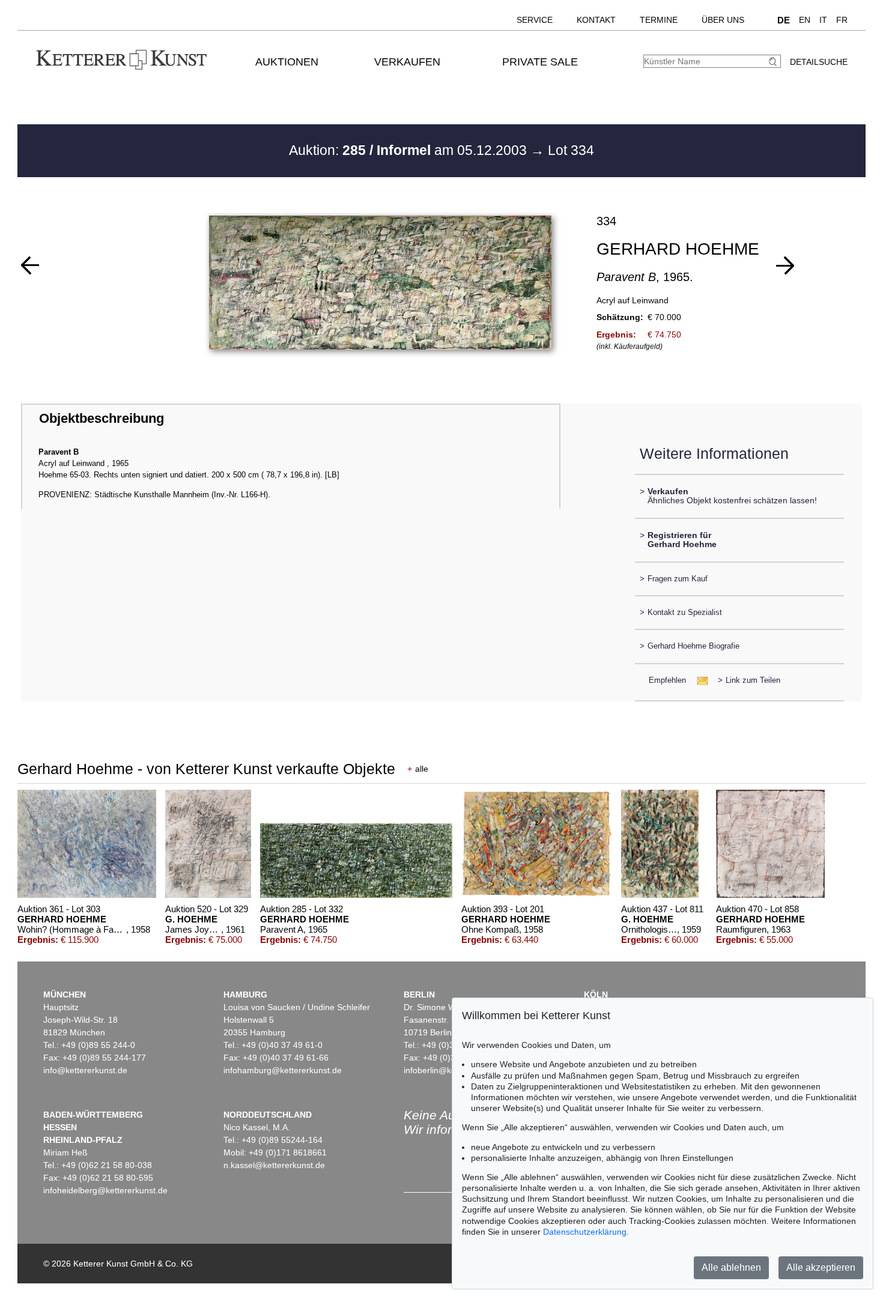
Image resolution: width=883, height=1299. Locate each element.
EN (804, 20)
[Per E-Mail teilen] (698, 680)
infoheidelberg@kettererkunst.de (105, 1190)
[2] (30, 265)
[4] (785, 265)
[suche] (774, 61)
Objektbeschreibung (101, 418)
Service (535, 20)
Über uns (723, 20)
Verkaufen (407, 62)
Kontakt (596, 20)
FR (842, 20)
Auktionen (286, 62)
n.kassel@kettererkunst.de (274, 1165)
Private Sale (540, 62)
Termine (659, 20)
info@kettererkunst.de (85, 1070)
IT (823, 20)
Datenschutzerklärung (585, 1232)
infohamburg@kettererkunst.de (282, 1070)
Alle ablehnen (731, 1267)
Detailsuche (819, 62)
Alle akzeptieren (820, 1267)
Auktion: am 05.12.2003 (409, 150)
